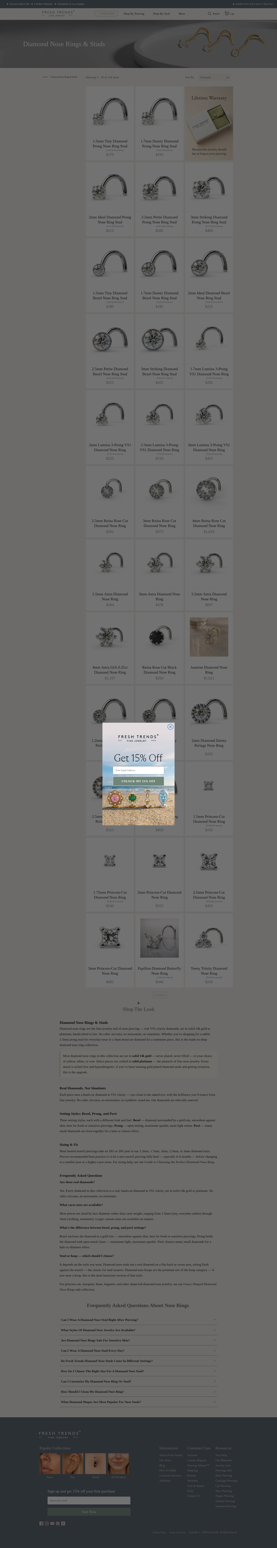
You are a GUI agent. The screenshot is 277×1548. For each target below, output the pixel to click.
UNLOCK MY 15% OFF (138, 781)
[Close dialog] (170, 727)
